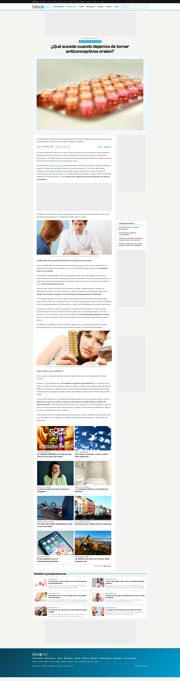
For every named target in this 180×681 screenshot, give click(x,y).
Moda (49, 1)
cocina (52, 661)
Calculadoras (117, 658)
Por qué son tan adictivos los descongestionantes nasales (67, 611)
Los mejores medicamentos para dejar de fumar (124, 610)
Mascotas (76, 1)
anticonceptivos (56, 165)
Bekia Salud (85, 38)
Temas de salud (129, 658)
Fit (98, 1)
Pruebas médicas (105, 658)
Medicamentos (71, 6)
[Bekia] (35, 2)
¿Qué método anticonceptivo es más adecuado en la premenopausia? (67, 582)
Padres (65, 1)
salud (76, 661)
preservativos (65, 301)
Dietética (109, 6)
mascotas (69, 661)
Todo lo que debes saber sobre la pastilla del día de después (125, 582)
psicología (82, 661)
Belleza (54, 1)
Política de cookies (63, 666)
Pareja (70, 1)
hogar (89, 661)
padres (57, 661)
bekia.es (35, 661)
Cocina (60, 1)
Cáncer (81, 6)
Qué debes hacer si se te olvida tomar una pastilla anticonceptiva (67, 596)
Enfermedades (58, 6)
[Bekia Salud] (41, 7)
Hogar (94, 1)
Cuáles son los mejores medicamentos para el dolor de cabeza (125, 596)
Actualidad (43, 1)
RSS (72, 666)
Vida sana (118, 6)
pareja (63, 661)
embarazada (79, 265)
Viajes (102, 1)
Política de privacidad (48, 666)
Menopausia (91, 6)
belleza (46, 661)
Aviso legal (35, 666)
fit (92, 661)
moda (41, 661)
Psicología (88, 1)
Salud (82, 1)
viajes (96, 661)
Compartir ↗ (107, 147)
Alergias (101, 6)
